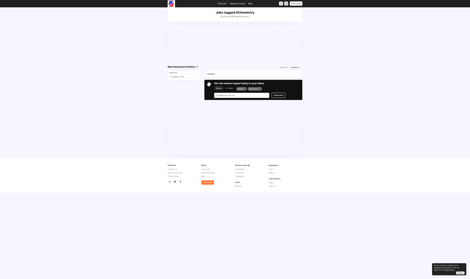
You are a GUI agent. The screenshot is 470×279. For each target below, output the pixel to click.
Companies (240, 169)
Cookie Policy (449, 270)
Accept (460, 273)
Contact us (172, 169)
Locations (239, 173)
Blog (250, 3)
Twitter (170, 182)
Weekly (219, 88)
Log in (271, 169)
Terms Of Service (175, 173)
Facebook (180, 182)
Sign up (272, 173)
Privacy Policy (173, 176)
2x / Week (229, 88)
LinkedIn (175, 182)
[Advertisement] (235, 42)
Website (238, 186)
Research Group (237, 3)
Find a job (222, 3)
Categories (239, 176)
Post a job (296, 3)
